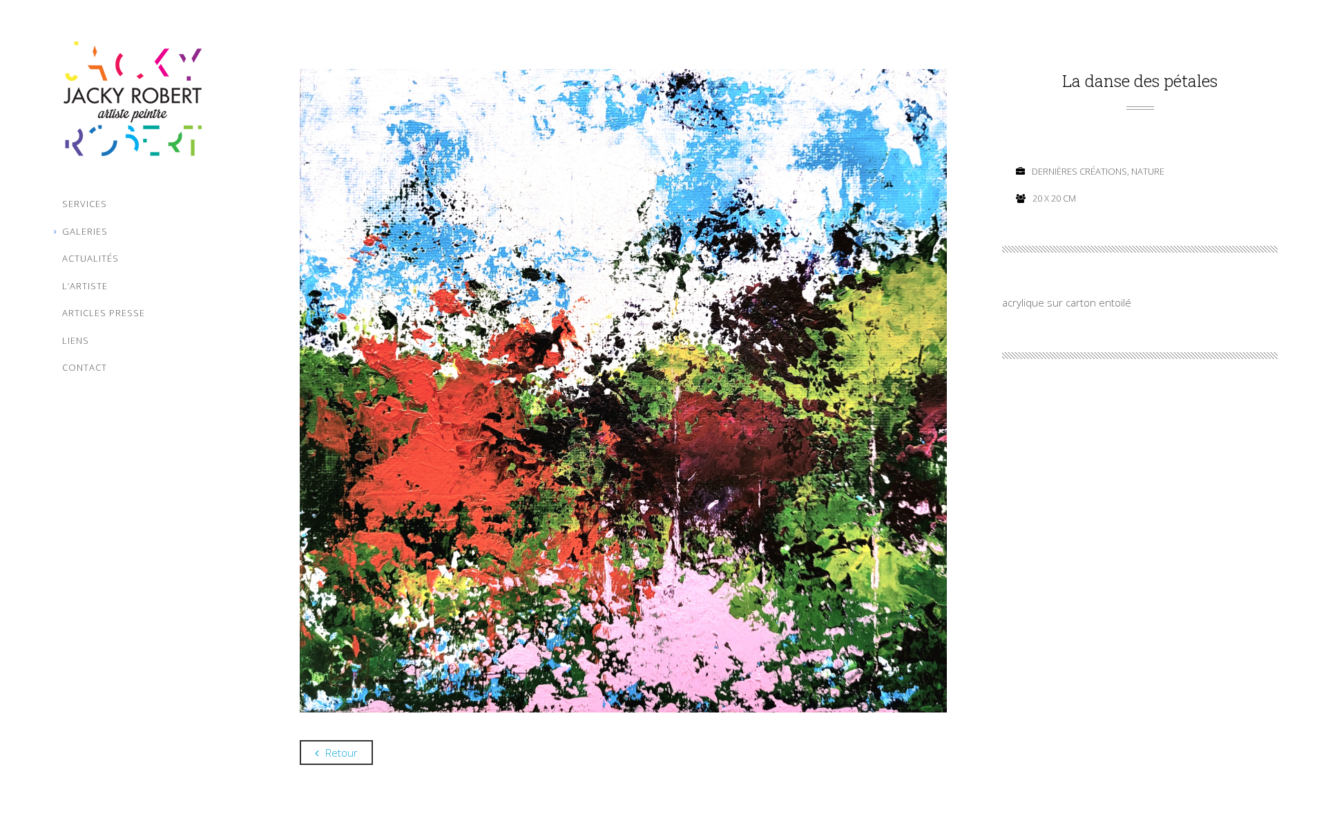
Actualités (90, 258)
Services (84, 203)
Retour (341, 752)
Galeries (85, 231)
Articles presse (103, 313)
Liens (75, 340)
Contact (84, 367)
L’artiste (85, 286)
